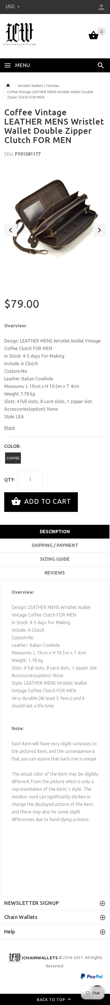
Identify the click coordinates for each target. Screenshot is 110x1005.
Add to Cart (46, 501)
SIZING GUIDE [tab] (55, 559)
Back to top (51, 999)
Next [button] (99, 230)
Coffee (12, 458)
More (9, 427)
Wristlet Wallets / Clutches (38, 86)
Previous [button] (10, 230)
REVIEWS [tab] (55, 572)
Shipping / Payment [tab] (55, 545)
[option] (55, 216)
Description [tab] (55, 531)
